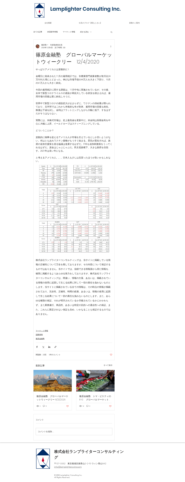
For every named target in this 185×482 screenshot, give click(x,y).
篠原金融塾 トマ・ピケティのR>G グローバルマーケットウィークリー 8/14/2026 (95, 398)
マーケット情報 (69, 32)
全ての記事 (37, 32)
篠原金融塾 (40, 339)
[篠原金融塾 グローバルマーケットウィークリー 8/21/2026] (52, 380)
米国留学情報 (52, 32)
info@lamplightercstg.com (68, 466)
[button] (111, 32)
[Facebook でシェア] (37, 347)
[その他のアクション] (110, 46)
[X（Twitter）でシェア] (43, 347)
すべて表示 (108, 365)
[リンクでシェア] (55, 347)
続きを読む (84, 32)
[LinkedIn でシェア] (49, 347)
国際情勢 (39, 335)
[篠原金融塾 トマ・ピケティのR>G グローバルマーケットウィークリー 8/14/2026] (95, 380)
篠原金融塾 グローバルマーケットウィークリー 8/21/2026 (52, 398)
